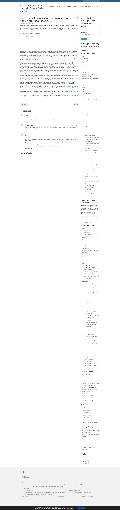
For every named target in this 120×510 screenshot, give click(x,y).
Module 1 (22, 51)
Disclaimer (85, 58)
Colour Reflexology (89, 162)
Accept (81, 507)
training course (30, 25)
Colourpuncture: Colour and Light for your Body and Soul (31, 8)
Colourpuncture (27, 23)
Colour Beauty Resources (91, 150)
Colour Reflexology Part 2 (91, 166)
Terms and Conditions (88, 62)
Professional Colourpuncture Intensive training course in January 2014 (89, 389)
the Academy (85, 109)
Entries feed (85, 459)
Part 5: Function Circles (90, 191)
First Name (83, 26)
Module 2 (22, 62)
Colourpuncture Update (90, 185)
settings (72, 508)
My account (85, 85)
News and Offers (86, 420)
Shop (83, 89)
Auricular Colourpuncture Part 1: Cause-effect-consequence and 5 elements (92, 139)
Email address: (84, 32)
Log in (83, 456)
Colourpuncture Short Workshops (90, 126)
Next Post (76, 104)
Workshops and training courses (90, 422)
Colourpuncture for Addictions (91, 114)
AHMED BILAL (85, 387)
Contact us (84, 80)
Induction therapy (86, 82)
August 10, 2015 (74, 125)
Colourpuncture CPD (88, 111)
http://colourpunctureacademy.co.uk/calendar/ (38, 142)
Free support (86, 417)
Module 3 (22, 75)
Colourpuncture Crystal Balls (88, 74)
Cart (83, 67)
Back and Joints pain (89, 128)
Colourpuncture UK (86, 76)
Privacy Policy (86, 60)
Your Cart (47, 1)
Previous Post (24, 104)
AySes (26, 115)
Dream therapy (86, 412)
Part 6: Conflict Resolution (90, 193)
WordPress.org (85, 463)
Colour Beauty (88, 148)
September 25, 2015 (74, 135)
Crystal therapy (86, 410)
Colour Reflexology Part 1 (91, 164)
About (83, 56)
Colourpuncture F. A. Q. (88, 93)
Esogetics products (87, 415)
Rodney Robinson (29, 125)
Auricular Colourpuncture (90, 135)
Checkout (84, 70)
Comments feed (85, 461)
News (83, 87)
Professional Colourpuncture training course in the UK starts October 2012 (90, 377)
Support (84, 91)
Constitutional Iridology (88, 131)
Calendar (84, 65)
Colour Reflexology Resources (92, 169)
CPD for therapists (87, 133)
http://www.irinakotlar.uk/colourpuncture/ (90, 46)
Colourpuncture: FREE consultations (90, 78)
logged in (28, 156)
